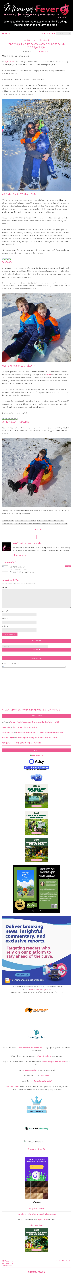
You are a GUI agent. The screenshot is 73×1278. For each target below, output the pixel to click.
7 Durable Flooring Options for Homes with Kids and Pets (31, 710)
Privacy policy (7, 1263)
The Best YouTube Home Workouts (25, 727)
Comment (6, 587)
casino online (44, 1075)
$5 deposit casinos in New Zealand (29, 1048)
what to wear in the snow (58, 523)
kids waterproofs (21, 520)
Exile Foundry (7, 743)
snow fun (17, 523)
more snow (32, 520)
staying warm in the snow (38, 523)
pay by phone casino (29, 1070)
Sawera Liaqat (8, 738)
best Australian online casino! (40, 1081)
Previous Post (19, 537)
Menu (7, 33)
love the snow (10, 62)
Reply (68, 566)
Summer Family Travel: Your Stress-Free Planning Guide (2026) (34, 722)
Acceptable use (8, 1262)
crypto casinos (43, 1219)
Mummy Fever (36, 1272)
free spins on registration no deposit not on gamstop (36, 1214)
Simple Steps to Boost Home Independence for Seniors (36, 738)
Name (5, 611)
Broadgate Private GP (36, 1149)
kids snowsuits (8, 520)
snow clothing (58, 520)
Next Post (53, 537)
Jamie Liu (6, 727)
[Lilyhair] (36, 1192)
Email (5, 619)
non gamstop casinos (36, 1209)
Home (4, 1260)
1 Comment (44, 51)
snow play (24, 523)
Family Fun (30, 40)
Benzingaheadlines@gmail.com (39, 989)
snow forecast (8, 523)
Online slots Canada (12, 1087)
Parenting (43, 40)
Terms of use (7, 1265)
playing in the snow (44, 520)
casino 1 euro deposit (36, 1225)
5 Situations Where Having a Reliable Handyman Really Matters (40, 732)
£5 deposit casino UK (44, 1056)
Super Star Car (8, 732)
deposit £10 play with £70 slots (54, 1061)
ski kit (48, 375)
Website (5, 626)
